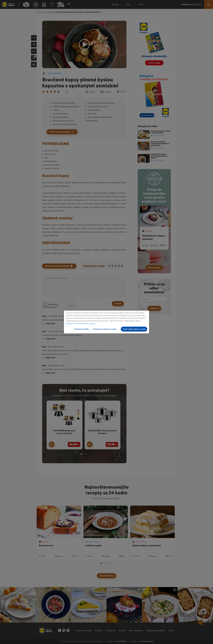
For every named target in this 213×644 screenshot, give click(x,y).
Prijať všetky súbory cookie (134, 329)
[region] (106, 322)
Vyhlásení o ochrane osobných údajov (80, 323)
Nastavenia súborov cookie (104, 329)
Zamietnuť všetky (81, 329)
